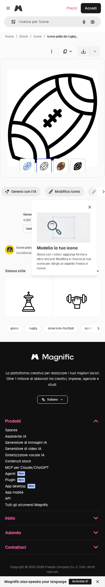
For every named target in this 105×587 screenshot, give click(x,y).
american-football (61, 328)
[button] (52, 400)
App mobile (14, 492)
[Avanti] (98, 329)
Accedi (91, 8)
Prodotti (13, 421)
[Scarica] (83, 51)
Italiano (52, 400)
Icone (38, 36)
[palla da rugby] (27, 166)
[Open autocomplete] (11, 22)
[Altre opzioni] (51, 51)
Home (9, 36)
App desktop (19, 486)
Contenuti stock (18, 461)
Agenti (14, 473)
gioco (14, 328)
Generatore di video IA (23, 448)
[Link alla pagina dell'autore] (9, 250)
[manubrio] (76, 301)
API (8, 498)
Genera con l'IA (23, 191)
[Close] (98, 582)
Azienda (13, 532)
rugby (33, 328)
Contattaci (15, 547)
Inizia (10, 518)
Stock (23, 36)
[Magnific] (52, 358)
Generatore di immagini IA (26, 442)
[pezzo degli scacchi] (28, 301)
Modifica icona (67, 191)
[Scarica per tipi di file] (68, 51)
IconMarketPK (26, 253)
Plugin (14, 479)
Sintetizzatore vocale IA (24, 455)
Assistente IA (15, 436)
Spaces (11, 430)
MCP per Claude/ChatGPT (27, 467)
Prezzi (72, 8)
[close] (90, 207)
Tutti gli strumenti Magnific (26, 504)
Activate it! (80, 581)
